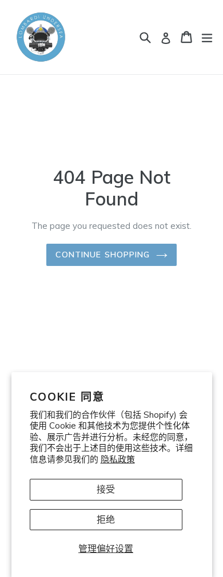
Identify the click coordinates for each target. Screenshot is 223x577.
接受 (106, 489)
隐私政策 (118, 459)
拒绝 (106, 519)
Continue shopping (102, 254)
